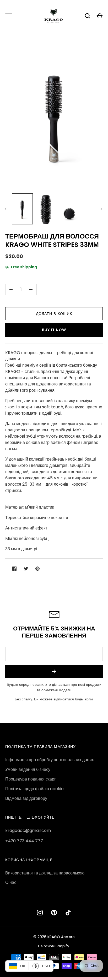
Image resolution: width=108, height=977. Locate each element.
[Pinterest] (54, 912)
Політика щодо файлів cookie (34, 789)
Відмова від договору (26, 798)
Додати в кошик (54, 313)
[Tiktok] (68, 912)
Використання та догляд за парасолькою (44, 873)
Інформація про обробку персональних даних (49, 760)
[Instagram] (40, 912)
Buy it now (54, 329)
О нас (10, 882)
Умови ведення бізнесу (27, 769)
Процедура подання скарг (30, 779)
